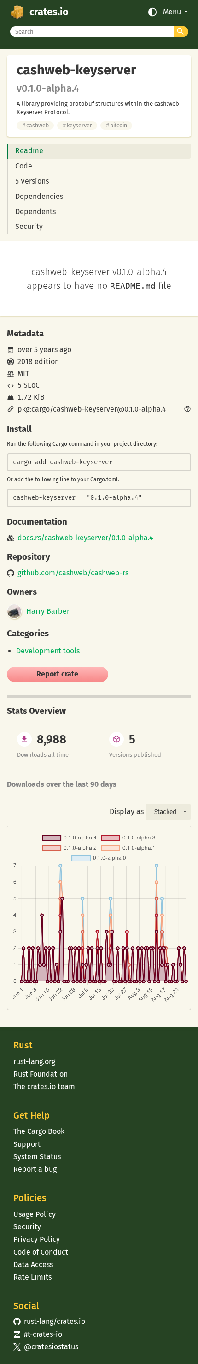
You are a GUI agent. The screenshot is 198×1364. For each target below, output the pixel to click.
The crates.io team (44, 1086)
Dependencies (39, 196)
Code (23, 166)
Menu (172, 12)
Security (29, 226)
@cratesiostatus (45, 1346)
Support (27, 1144)
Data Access (33, 1264)
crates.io (49, 12)
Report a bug (35, 1169)
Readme (29, 150)
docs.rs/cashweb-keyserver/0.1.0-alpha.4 (85, 538)
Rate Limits (32, 1277)
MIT (23, 373)
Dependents (35, 211)
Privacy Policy (36, 1239)
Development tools (48, 650)
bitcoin (116, 125)
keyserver (77, 125)
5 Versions (32, 181)
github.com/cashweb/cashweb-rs (72, 573)
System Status (37, 1156)
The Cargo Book (38, 1131)
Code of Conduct (40, 1252)
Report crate (57, 674)
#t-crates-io (37, 1334)
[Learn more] (187, 409)
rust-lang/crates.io (49, 1321)
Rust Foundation (40, 1074)
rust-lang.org (34, 1061)
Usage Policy (34, 1214)
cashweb (35, 125)
